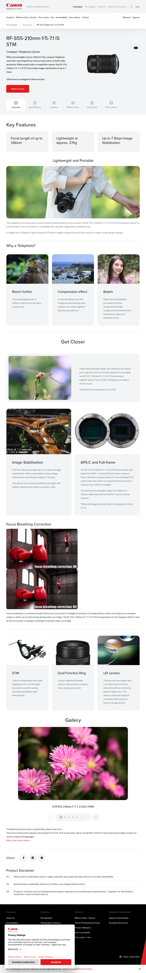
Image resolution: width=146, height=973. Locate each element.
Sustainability (62, 17)
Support (136, 17)
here (60, 829)
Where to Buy (17, 88)
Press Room (74, 17)
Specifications (35, 107)
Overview (16, 107)
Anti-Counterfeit (82, 932)
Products (10, 17)
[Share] (24, 858)
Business (102, 6)
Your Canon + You (46, 17)
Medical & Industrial (116, 6)
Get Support (92, 107)
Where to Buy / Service (26, 17)
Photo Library (111, 107)
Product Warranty (83, 927)
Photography (46, 918)
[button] (61, 817)
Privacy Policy (85, 968)
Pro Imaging (90, 6)
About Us (10, 918)
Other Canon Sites (131, 956)
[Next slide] (136, 39)
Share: (10, 858)
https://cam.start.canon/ (18, 840)
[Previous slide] (136, 88)
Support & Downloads (118, 918)
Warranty (127, 17)
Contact (85, 17)
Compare (54, 107)
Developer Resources (118, 923)
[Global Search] (131, 6)
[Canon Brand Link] (14, 6)
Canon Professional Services (87, 923)
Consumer (78, 6)
